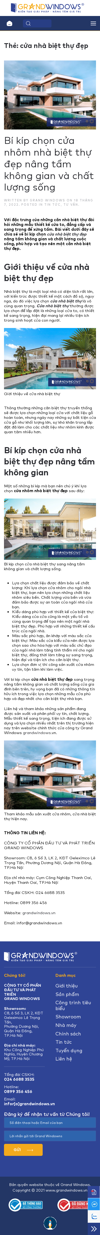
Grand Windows (47, 200)
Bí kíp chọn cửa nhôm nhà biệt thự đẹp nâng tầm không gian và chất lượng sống (49, 163)
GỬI (18, 1149)
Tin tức (52, 205)
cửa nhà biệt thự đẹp (66, 234)
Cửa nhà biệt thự (53, 306)
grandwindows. (37, 732)
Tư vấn (70, 205)
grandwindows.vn (40, 913)
